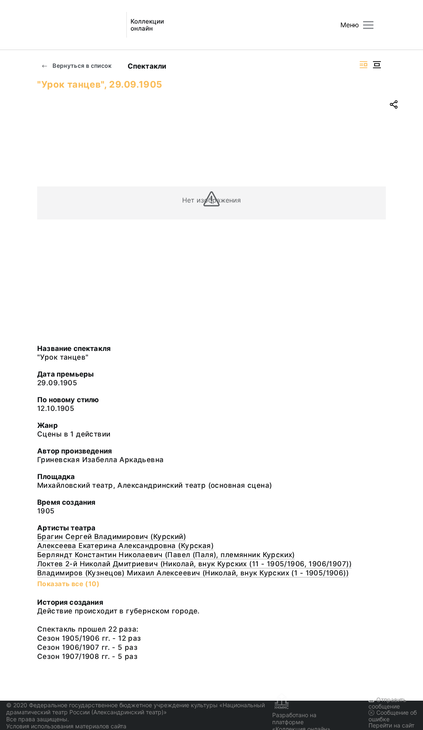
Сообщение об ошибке (392, 716)
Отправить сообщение (387, 703)
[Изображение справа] (363, 64)
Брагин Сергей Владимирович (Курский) (111, 536)
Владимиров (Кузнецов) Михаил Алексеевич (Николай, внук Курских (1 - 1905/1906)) (193, 573)
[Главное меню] (368, 25)
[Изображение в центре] (376, 64)
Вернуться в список (81, 65)
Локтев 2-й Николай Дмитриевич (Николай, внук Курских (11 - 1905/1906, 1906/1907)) (194, 564)
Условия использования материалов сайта (66, 726)
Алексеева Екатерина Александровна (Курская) (125, 546)
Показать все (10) (68, 584)
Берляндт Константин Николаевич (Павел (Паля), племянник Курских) (166, 555)
